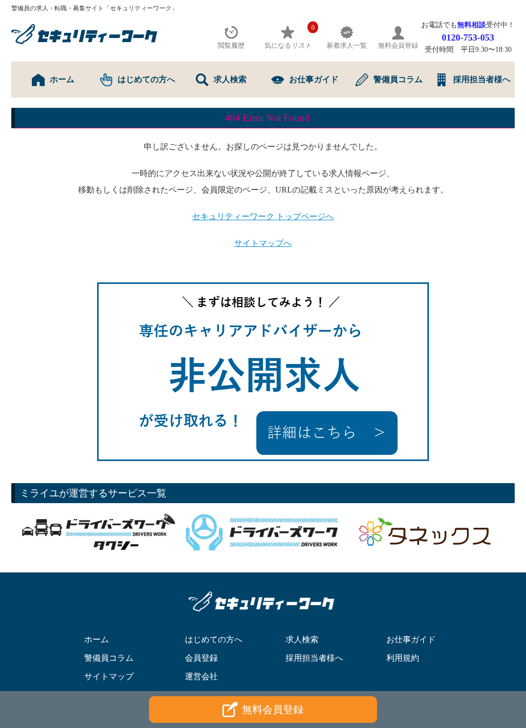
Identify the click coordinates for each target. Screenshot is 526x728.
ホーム (62, 79)
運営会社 (201, 676)
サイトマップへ (263, 243)
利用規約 (402, 658)
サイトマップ (109, 676)
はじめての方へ (146, 79)
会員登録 (201, 658)
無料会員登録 (273, 709)
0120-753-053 (468, 37)
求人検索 (230, 79)
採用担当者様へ (482, 79)
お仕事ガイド (314, 79)
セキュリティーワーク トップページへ (263, 216)
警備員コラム (398, 79)
